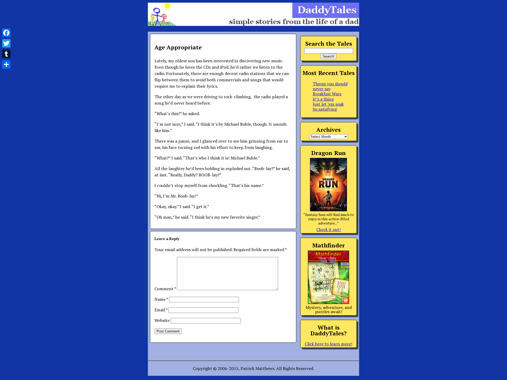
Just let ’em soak (328, 104)
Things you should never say (330, 86)
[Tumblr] (6, 54)
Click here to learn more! (328, 344)
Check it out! (328, 229)
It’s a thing (323, 99)
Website (162, 320)
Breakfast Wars (327, 94)
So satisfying (325, 109)
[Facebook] (6, 32)
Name (161, 299)
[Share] (6, 64)
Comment (165, 289)
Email (160, 310)
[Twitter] (6, 43)
